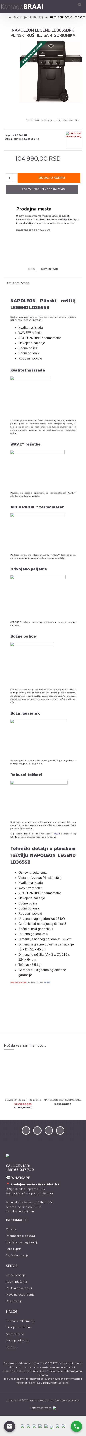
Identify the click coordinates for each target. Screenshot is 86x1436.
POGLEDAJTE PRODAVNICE (33, 230)
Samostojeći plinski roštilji (28, 17)
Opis (31, 268)
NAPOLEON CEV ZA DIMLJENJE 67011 (63, 1100)
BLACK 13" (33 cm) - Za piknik (23, 1100)
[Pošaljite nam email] (9, 1426)
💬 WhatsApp (18, 1178)
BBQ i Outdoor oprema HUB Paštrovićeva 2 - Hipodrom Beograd (32, 1189)
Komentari (49, 268)
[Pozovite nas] (76, 1426)
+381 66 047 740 (20, 1170)
